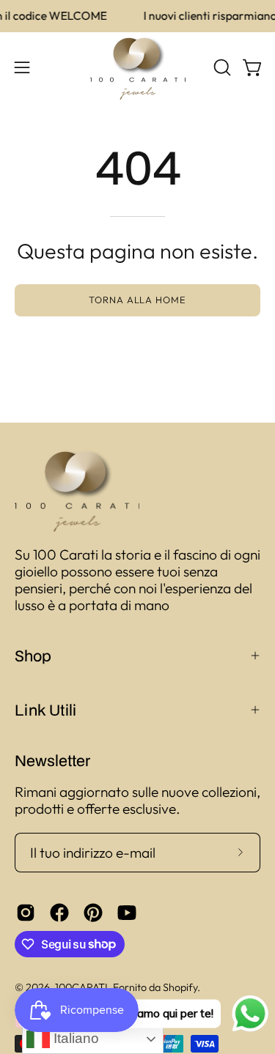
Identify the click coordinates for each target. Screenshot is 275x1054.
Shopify (180, 987)
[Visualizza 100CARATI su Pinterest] (93, 913)
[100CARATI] (138, 68)
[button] (220, 67)
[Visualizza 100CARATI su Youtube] (127, 913)
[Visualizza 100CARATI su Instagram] (26, 913)
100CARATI (81, 987)
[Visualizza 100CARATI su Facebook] (59, 913)
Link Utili (45, 709)
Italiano (74, 1038)
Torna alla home (137, 299)
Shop (33, 655)
